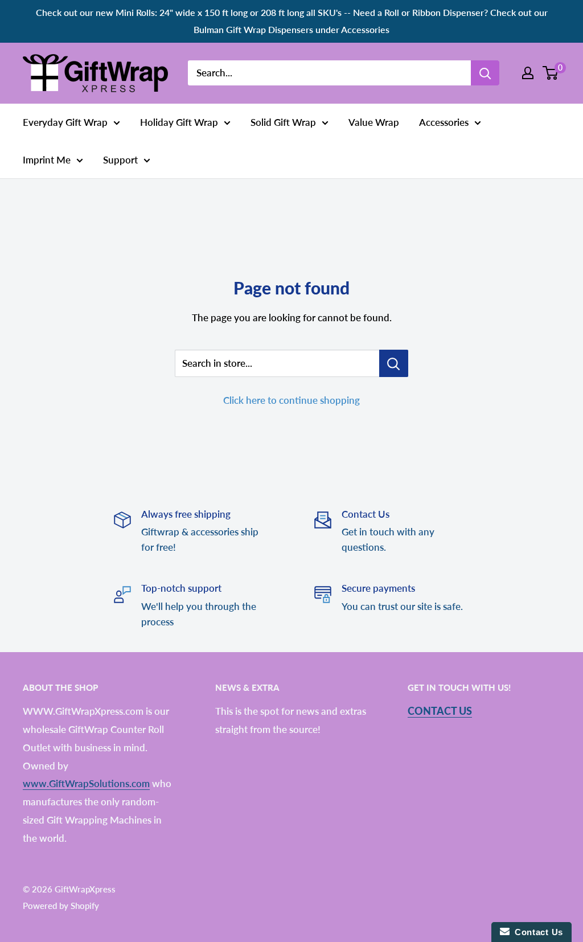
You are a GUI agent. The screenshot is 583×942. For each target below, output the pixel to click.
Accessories (444, 122)
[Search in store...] (393, 363)
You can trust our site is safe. (402, 606)
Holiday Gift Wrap (179, 122)
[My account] (527, 73)
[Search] (485, 72)
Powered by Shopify (61, 905)
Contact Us (440, 711)
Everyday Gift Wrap (65, 122)
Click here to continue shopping (291, 400)
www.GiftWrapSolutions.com (86, 783)
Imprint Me (47, 160)
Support (120, 160)
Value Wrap (373, 122)
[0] (551, 73)
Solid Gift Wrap (283, 122)
